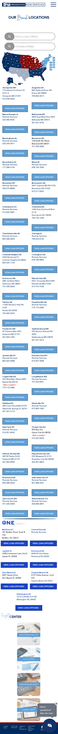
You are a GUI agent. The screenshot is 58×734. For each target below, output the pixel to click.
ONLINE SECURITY (23, 729)
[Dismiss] (56, 703)
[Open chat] (50, 726)
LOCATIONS (6, 726)
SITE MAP (5, 727)
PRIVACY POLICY (14, 727)
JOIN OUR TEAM (14, 726)
